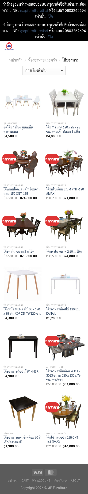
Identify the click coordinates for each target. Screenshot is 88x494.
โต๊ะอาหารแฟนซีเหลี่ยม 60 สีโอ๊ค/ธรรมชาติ (22, 439)
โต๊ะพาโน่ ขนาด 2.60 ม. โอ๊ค (64, 251)
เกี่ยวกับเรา (61, 480)
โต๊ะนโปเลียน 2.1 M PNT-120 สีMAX (65, 191)
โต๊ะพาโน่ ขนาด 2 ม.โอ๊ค (19, 251)
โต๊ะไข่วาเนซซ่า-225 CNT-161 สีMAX (63, 439)
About (75, 480)
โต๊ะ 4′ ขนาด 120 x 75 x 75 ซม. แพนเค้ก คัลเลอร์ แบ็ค (63, 129)
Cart (25, 480)
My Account (41, 480)
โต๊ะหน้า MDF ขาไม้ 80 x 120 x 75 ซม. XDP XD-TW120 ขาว (22, 311)
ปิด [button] (50, 16)
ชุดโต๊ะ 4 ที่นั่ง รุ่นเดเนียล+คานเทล (18, 129)
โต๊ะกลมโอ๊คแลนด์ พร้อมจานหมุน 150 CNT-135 (22, 191)
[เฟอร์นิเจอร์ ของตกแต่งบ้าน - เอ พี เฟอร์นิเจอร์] (23, 46)
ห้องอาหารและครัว (42, 60)
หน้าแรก (13, 480)
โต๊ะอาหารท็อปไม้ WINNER (21, 371)
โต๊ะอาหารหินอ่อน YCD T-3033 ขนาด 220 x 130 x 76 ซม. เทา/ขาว (63, 375)
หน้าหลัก (16, 60)
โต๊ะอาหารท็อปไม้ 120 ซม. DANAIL (63, 311)
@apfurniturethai (34, 10)
